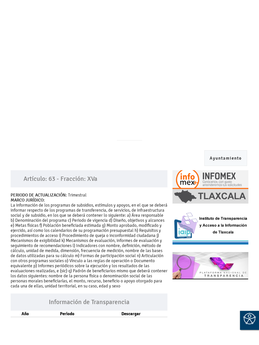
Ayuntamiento (226, 158)
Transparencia (56, 53)
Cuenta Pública (125, 38)
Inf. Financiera (52, 38)
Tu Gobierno (162, 38)
